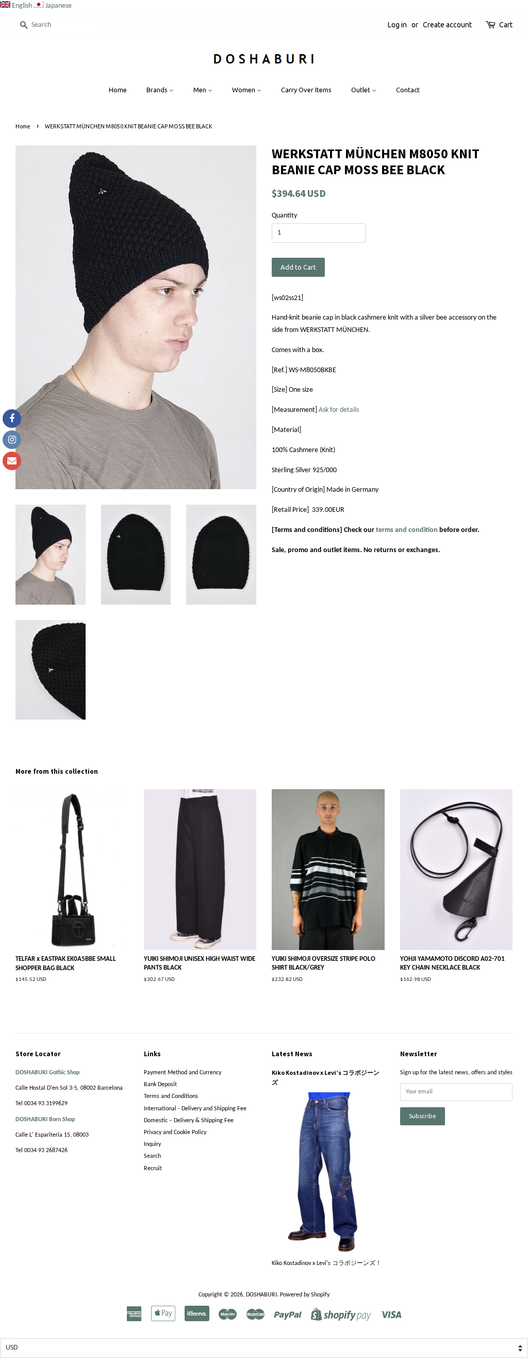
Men (200, 89)
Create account (447, 25)
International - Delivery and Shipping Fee (195, 1109)
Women (244, 89)
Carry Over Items (306, 89)
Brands (157, 89)
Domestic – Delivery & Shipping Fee (189, 1121)
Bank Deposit (160, 1084)
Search (152, 1156)
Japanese (58, 6)
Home (118, 89)
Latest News (292, 1054)
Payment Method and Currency (182, 1073)
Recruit (153, 1169)
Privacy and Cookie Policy (175, 1132)
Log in (397, 25)
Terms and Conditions (171, 1096)
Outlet (361, 89)
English (22, 6)
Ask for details (339, 410)
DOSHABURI (261, 1295)
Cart (506, 25)
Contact (408, 89)
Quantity (284, 216)
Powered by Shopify (304, 1295)
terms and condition (407, 530)
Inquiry (152, 1144)
